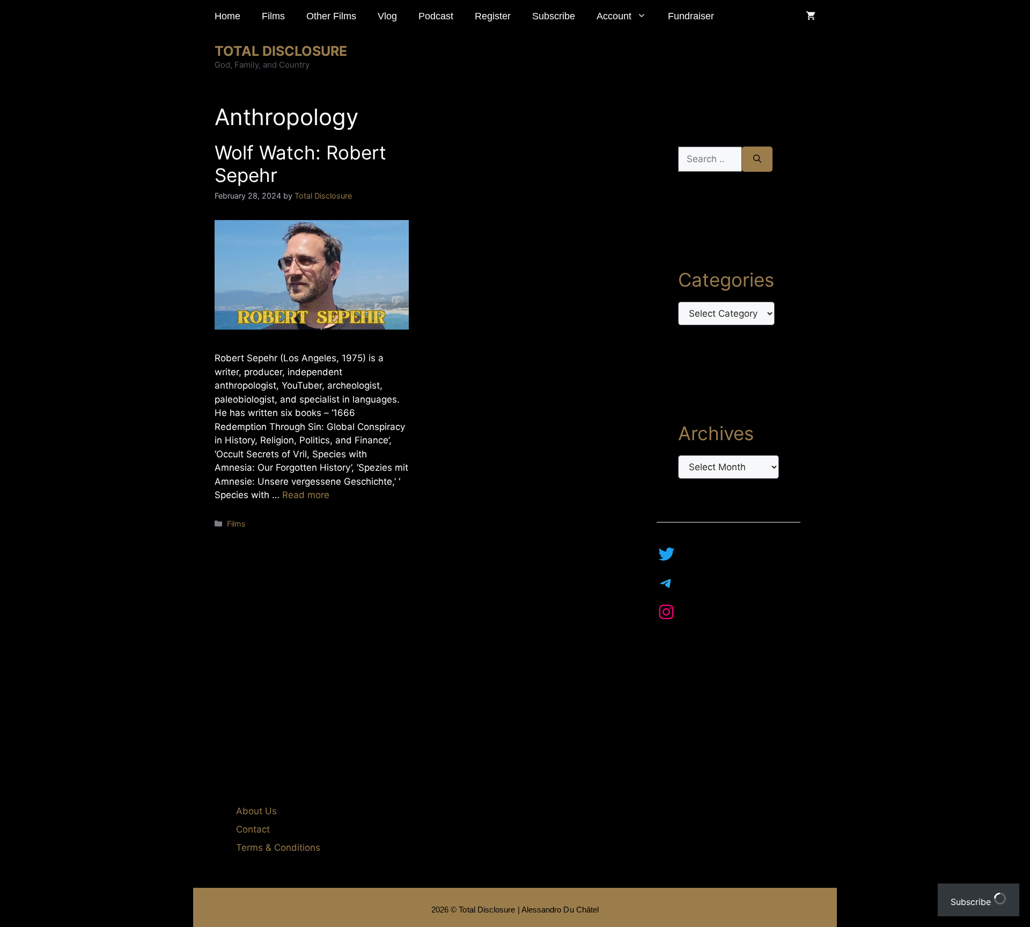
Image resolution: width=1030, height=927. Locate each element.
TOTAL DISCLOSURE (281, 51)
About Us (256, 811)
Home (227, 16)
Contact (253, 829)
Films (273, 16)
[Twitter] (666, 554)
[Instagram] (666, 612)
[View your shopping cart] (810, 16)
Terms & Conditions (278, 847)
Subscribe (553, 16)
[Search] (757, 159)
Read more (305, 495)
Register (493, 16)
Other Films (331, 16)
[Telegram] (666, 583)
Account (614, 16)
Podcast (435, 16)
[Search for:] (710, 159)
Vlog (387, 16)
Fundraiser (691, 16)
